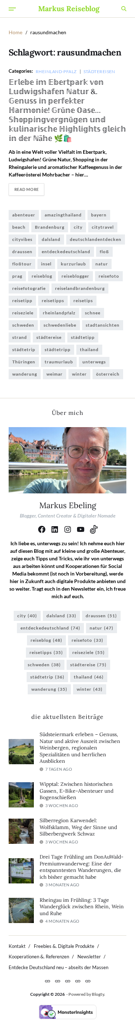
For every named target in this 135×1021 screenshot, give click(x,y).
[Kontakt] (47, 981)
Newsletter (89, 956)
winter (79, 374)
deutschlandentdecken (95, 239)
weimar (54, 374)
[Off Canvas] (12, 9)
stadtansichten (103, 325)
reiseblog (42, 276)
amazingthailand (63, 215)
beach (19, 227)
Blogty (98, 994)
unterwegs (94, 361)
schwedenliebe (60, 325)
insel (46, 264)
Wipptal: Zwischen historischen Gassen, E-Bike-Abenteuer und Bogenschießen (76, 791)
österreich (108, 374)
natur (101, 264)
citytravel (103, 227)
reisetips (83, 300)
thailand (89, 349)
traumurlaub (59, 361)
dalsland (51, 239)
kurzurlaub (73, 264)
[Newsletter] (78, 981)
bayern (99, 215)
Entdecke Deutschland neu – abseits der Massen (58, 967)
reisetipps (53, 300)
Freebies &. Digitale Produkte (64, 946)
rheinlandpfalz (59, 312)
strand (19, 337)
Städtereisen (99, 71)
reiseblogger (75, 276)
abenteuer (23, 215)
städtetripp (58, 349)
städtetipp (83, 337)
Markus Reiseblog (68, 8)
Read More (26, 189)
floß (104, 251)
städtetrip (23, 349)
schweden (23, 325)
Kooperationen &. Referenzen (39, 956)
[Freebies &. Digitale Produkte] (57, 981)
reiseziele (22, 312)
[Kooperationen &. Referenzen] (68, 981)
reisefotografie (29, 288)
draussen (22, 251)
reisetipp (22, 300)
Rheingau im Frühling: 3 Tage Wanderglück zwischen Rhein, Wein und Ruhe (82, 907)
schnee (92, 312)
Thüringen (23, 361)
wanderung (24, 374)
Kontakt (17, 946)
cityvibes (22, 239)
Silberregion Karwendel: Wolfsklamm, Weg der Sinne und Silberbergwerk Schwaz (78, 827)
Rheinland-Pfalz (56, 71)
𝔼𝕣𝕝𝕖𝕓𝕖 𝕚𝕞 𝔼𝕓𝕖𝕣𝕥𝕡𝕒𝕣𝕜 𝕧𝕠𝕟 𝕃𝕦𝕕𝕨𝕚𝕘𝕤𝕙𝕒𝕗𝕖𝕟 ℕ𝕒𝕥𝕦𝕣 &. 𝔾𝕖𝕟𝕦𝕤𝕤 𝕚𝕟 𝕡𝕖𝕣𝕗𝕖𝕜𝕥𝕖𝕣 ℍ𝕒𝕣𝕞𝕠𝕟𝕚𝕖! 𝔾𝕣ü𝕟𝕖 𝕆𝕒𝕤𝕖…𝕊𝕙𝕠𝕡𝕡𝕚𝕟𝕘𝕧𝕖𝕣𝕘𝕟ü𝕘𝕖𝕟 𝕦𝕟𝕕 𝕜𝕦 (67, 110)
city (78, 227)
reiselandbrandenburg (80, 288)
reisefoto (109, 276)
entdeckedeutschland (66, 251)
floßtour (22, 264)
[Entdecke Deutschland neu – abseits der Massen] (88, 981)
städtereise (49, 337)
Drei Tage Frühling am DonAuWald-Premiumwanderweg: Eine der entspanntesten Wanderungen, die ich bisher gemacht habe (81, 867)
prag (17, 276)
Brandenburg (49, 227)
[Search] (123, 8)
